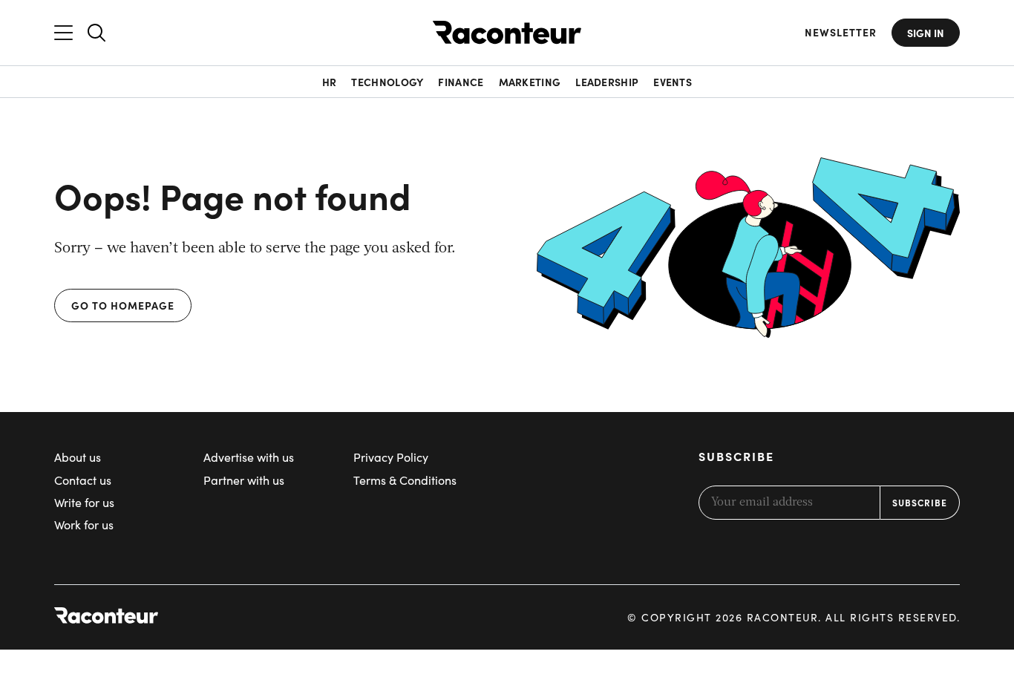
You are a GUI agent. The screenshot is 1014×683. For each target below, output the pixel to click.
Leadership (606, 81)
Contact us (82, 480)
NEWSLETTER (841, 32)
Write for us (84, 502)
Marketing (530, 81)
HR (329, 81)
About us (77, 457)
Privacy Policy (390, 457)
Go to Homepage (122, 305)
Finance (460, 81)
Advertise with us (248, 457)
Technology (387, 81)
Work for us (84, 524)
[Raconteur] (507, 32)
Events (672, 81)
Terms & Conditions (405, 480)
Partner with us (243, 480)
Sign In (925, 32)
